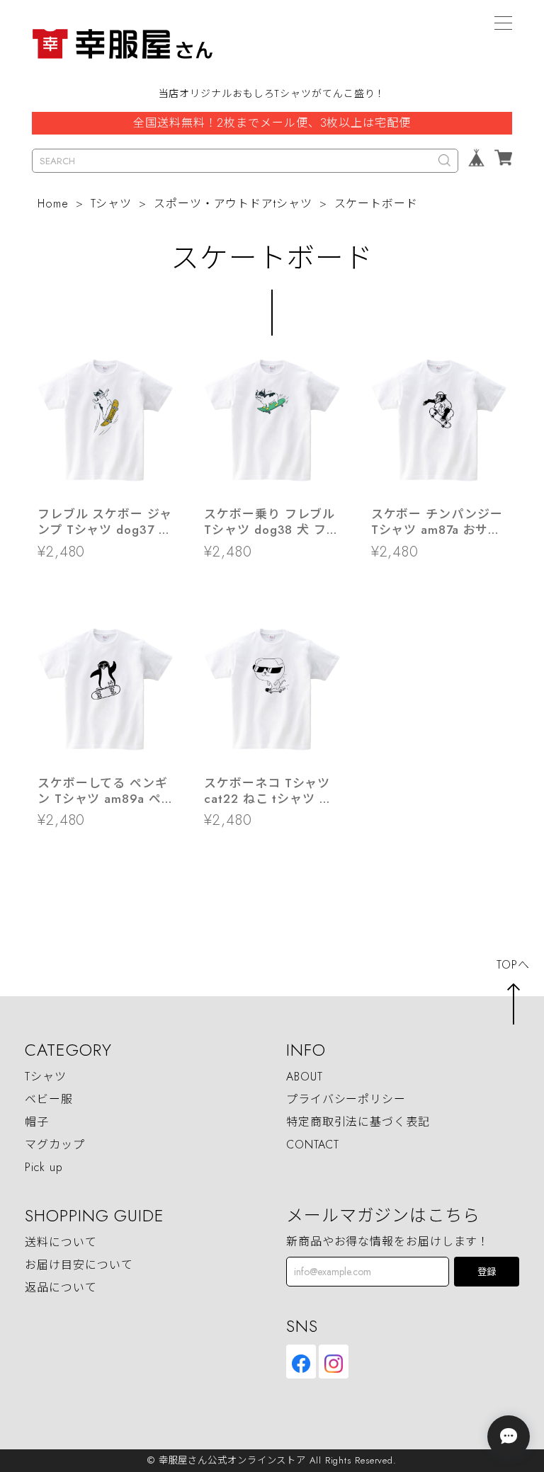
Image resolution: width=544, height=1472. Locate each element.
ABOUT (304, 1076)
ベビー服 (49, 1099)
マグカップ (55, 1144)
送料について (60, 1242)
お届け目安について (78, 1265)
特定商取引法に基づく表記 (358, 1122)
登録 (486, 1272)
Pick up (43, 1167)
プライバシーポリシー (346, 1099)
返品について (60, 1287)
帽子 (37, 1122)
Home (53, 203)
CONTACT (312, 1144)
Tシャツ (111, 203)
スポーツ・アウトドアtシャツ (233, 203)
